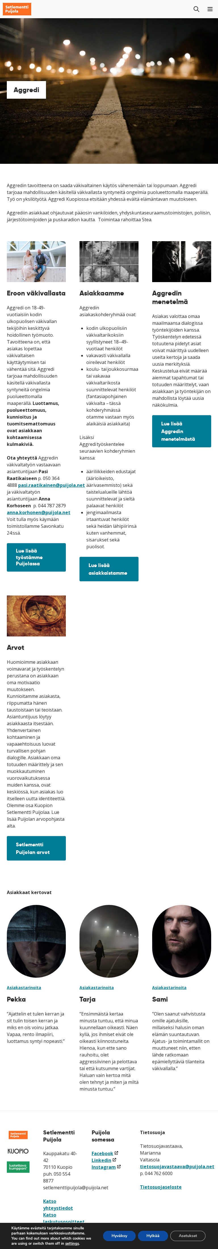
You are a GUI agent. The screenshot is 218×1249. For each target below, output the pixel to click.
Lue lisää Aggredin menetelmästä (178, 431)
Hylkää (153, 1235)
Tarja (87, 999)
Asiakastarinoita (24, 987)
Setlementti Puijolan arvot (33, 848)
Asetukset (188, 1235)
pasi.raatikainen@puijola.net (51, 485)
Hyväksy (119, 1235)
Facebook (105, 1153)
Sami (160, 999)
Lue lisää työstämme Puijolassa (29, 557)
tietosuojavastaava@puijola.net (177, 1166)
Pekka (16, 999)
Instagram (106, 1167)
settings (72, 1243)
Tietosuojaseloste (161, 1187)
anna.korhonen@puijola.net (38, 512)
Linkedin (104, 1160)
